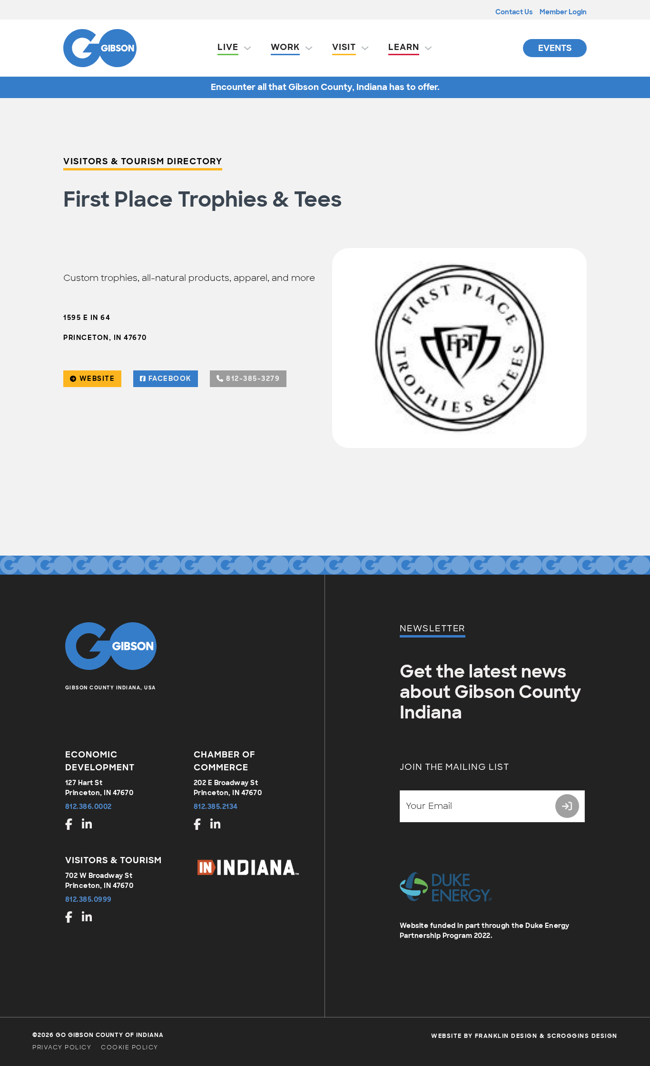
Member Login (563, 12)
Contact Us (513, 12)
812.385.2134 (216, 806)
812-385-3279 (253, 378)
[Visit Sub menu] (365, 48)
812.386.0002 (88, 806)
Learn (403, 47)
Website (97, 378)
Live (227, 47)
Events (554, 48)
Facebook (169, 378)
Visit (344, 47)
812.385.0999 (88, 899)
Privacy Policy (61, 1047)
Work (285, 47)
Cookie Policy (129, 1047)
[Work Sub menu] (309, 48)
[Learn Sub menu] (428, 48)
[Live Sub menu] (247, 48)
